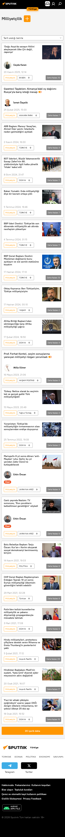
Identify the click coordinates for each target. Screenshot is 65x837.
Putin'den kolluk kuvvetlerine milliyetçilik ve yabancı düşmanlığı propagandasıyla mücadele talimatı (19, 613)
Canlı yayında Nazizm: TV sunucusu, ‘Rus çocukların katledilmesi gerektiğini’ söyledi (21, 503)
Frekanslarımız (22, 785)
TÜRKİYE (23, 147)
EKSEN (22, 77)
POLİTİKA (23, 566)
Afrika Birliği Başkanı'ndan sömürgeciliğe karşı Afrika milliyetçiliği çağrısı (18, 324)
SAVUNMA (58, 756)
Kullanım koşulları (41, 785)
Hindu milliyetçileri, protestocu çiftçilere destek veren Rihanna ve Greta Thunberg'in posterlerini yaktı (22, 644)
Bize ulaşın (7, 789)
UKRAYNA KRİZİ (26, 489)
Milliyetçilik (12, 18)
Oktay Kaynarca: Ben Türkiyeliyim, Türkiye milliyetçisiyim (22, 290)
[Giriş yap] (53, 3)
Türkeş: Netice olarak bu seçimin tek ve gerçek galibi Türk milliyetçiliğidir (21, 394)
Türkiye (22, 598)
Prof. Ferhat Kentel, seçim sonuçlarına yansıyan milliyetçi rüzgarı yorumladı (27, 355)
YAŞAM (22, 310)
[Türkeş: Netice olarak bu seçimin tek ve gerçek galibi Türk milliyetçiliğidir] (51, 397)
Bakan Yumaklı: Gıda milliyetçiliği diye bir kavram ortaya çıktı (21, 192)
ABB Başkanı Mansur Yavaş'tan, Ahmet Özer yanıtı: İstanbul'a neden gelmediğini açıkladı (20, 129)
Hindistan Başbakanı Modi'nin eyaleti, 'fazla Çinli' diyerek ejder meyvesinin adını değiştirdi (21, 673)
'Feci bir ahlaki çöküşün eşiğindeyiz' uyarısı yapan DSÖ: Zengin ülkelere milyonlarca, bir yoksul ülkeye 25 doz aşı (21, 704)
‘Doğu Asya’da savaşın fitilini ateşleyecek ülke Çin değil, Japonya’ (19, 49)
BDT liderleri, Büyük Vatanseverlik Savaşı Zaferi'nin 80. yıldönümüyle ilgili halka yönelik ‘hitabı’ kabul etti (22, 162)
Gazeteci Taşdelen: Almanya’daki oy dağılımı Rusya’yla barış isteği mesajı (30, 90)
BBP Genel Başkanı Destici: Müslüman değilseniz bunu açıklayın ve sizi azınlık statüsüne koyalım (21, 260)
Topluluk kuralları (23, 789)
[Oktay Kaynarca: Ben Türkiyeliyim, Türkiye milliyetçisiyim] (51, 294)
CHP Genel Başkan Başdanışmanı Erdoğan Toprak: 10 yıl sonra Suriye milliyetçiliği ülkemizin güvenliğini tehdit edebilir (21, 581)
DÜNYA (22, 180)
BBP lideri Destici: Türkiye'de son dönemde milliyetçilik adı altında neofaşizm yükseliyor (21, 226)
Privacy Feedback (32, 798)
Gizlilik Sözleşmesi (12, 798)
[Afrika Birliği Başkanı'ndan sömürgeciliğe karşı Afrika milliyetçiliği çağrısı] (51, 327)
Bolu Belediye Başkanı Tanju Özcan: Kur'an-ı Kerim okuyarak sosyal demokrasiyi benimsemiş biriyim (21, 548)
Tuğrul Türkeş (25, 413)
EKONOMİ (44, 756)
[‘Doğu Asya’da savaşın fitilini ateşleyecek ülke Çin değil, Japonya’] (51, 52)
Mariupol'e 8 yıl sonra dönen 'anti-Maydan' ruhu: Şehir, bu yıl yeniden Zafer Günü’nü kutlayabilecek (22, 460)
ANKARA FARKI (26, 115)
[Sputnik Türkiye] (10, 5)
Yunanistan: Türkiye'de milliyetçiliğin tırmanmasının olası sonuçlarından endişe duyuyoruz (22, 426)
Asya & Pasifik (25, 659)
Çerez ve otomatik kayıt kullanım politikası (24, 794)
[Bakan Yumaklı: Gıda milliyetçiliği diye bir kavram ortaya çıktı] (51, 197)
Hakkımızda (8, 785)
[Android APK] (11, 808)
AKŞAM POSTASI (26, 380)
